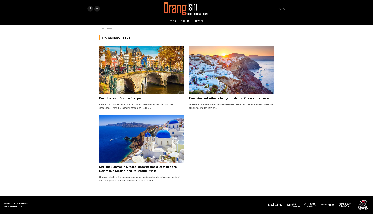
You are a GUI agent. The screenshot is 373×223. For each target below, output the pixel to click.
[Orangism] (186, 9)
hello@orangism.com (12, 206)
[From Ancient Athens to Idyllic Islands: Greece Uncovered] (231, 70)
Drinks (185, 21)
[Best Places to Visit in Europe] (141, 70)
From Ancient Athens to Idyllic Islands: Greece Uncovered (229, 98)
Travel (199, 21)
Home (101, 29)
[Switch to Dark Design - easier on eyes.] (279, 9)
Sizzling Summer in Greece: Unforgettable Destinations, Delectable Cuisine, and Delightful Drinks (138, 169)
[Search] (284, 9)
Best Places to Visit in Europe (120, 98)
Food (173, 21)
